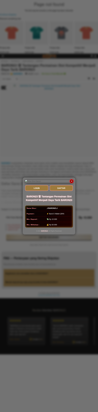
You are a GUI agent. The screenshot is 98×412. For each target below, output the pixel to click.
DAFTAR (61, 188)
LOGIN (37, 188)
